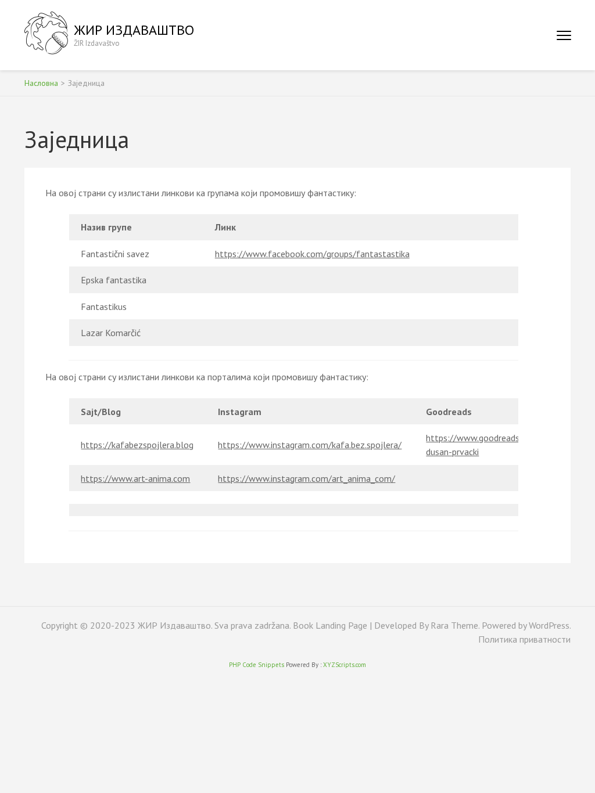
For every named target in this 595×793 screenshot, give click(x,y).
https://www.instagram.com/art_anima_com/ (306, 478)
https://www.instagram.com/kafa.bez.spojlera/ (310, 444)
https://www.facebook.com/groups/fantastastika (312, 253)
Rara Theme (454, 625)
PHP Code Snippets (256, 665)
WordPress (549, 625)
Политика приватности (524, 639)
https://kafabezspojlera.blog (137, 444)
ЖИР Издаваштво (134, 30)
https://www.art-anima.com (135, 478)
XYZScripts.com (344, 665)
